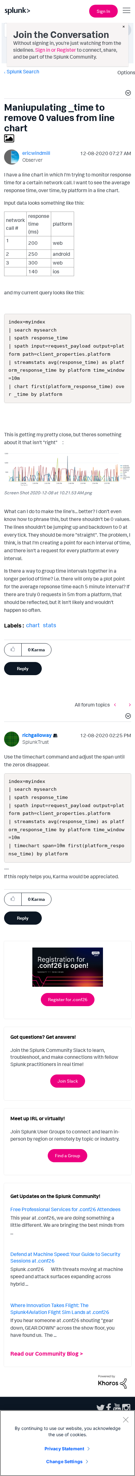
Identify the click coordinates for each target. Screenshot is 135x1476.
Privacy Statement (64, 1448)
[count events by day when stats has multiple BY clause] (116, 704)
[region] (67, 1443)
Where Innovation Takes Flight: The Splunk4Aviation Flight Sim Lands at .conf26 (59, 1308)
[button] (127, 94)
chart (33, 625)
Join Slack (67, 1081)
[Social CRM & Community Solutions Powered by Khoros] (112, 1381)
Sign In (103, 11)
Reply (23, 668)
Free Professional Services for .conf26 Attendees (65, 1209)
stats (49, 625)
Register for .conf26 (67, 999)
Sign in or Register (55, 50)
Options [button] (124, 72)
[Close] (125, 1419)
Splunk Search (23, 71)
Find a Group (67, 1155)
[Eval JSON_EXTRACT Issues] (128, 704)
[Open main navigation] (126, 10)
